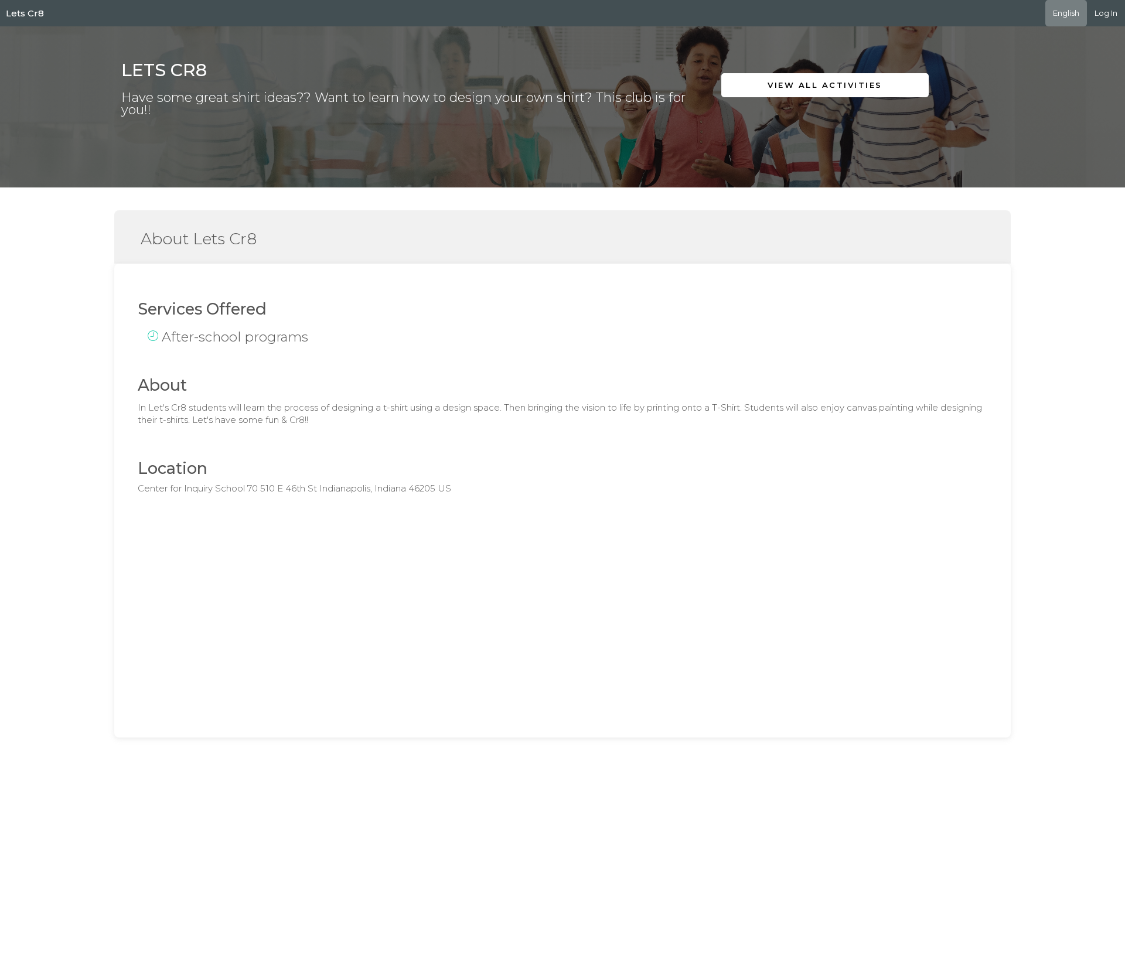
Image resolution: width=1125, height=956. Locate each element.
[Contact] (841, 112)
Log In (1106, 13)
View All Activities (825, 85)
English (1066, 13)
